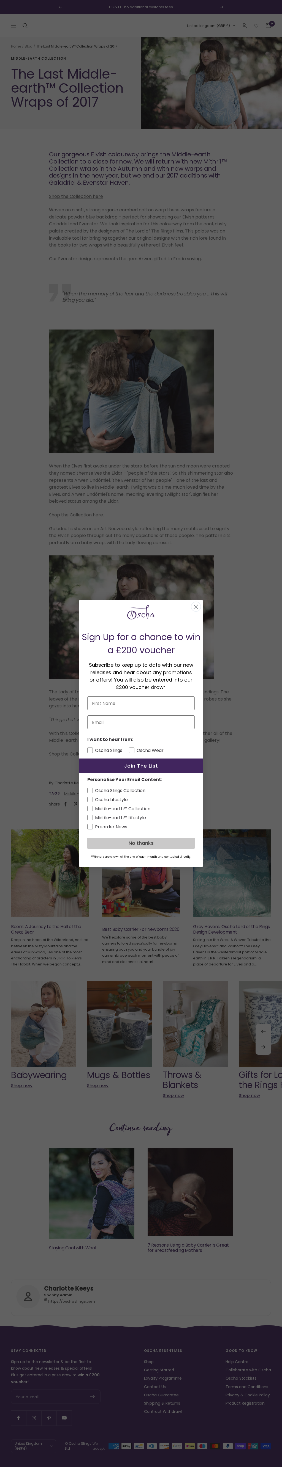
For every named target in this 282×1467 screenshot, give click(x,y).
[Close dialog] (196, 606)
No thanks (141, 843)
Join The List (141, 765)
